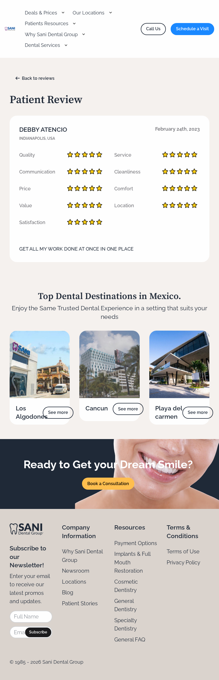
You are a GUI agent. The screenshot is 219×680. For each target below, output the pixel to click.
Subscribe (38, 632)
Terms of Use (183, 551)
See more (58, 412)
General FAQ (129, 639)
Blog (67, 592)
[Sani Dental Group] (10, 29)
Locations (74, 582)
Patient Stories (80, 603)
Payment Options (135, 543)
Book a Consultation (108, 483)
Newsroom (75, 571)
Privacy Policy (183, 562)
